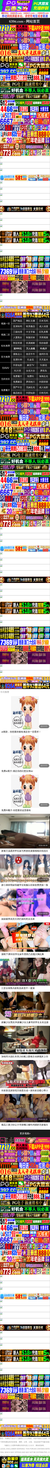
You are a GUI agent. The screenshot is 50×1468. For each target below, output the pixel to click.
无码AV (5, 368)
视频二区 (5, 334)
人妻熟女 (17, 337)
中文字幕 (30, 332)
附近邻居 (17, 343)
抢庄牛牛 (30, 354)
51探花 (43, 365)
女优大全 (30, 371)
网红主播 (30, 321)
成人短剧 (43, 387)
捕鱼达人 (17, 354)
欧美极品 (30, 326)
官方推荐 (5, 357)
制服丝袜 (30, 337)
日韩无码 (43, 393)
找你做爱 (43, 343)
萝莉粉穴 (30, 382)
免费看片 (17, 376)
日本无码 (43, 321)
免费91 (30, 376)
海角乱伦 (43, 376)
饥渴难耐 (30, 343)
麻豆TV (30, 365)
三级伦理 (17, 332)
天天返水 (43, 359)
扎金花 (30, 359)
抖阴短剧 (30, 393)
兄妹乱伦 (30, 387)
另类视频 (43, 337)
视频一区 (5, 323)
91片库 (17, 371)
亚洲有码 (17, 326)
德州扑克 (43, 354)
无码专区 (5, 379)
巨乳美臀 (43, 332)
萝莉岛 (43, 371)
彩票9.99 (17, 359)
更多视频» (25, 1133)
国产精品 (17, 321)
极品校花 (17, 393)
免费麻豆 (17, 382)
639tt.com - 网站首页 (24, 21)
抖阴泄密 (43, 382)
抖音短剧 (17, 365)
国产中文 (17, 387)
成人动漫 (43, 326)
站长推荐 (5, 346)
